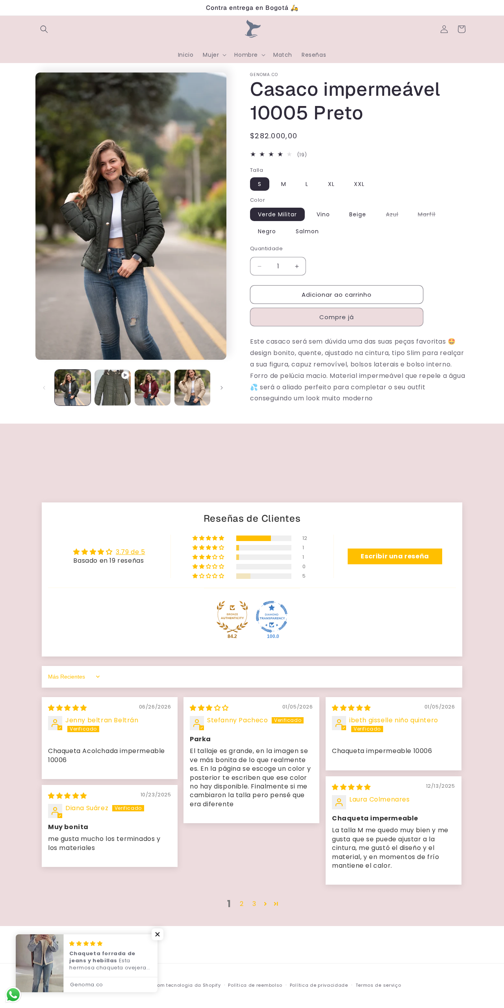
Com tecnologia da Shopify (187, 985)
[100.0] (271, 616)
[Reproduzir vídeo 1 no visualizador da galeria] (112, 387)
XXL (359, 184)
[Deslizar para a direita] (221, 387)
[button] (44, 29)
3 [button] (254, 903)
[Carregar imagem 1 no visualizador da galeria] (73, 387)
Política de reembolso (255, 985)
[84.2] (232, 616)
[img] (67, 707)
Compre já (336, 317)
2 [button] (242, 903)
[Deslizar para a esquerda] (44, 387)
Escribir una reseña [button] (395, 556)
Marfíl (430, 215)
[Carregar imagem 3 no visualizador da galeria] (192, 387)
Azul (396, 215)
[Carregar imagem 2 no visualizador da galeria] (152, 387)
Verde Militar (277, 214)
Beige (357, 214)
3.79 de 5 (130, 551)
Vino (323, 214)
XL (331, 184)
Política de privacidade (319, 985)
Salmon (307, 231)
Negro (267, 231)
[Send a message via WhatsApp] (13, 995)
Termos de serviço (378, 985)
